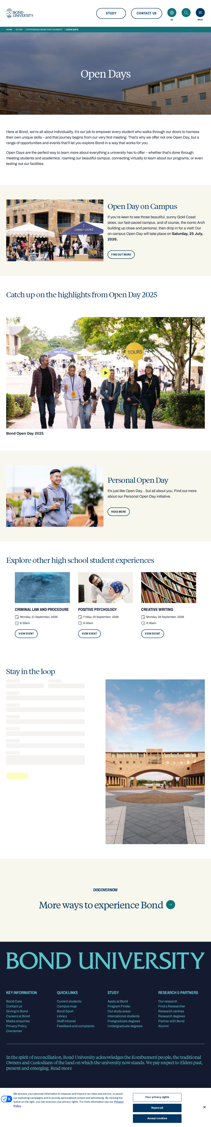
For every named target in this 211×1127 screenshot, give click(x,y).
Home (9, 29)
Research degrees (171, 1016)
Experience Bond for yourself (44, 29)
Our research (167, 1001)
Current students (69, 1001)
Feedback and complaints (75, 1026)
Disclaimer (14, 1031)
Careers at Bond (18, 1016)
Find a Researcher (171, 1006)
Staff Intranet (66, 1021)
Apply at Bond (118, 1001)
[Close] (204, 1107)
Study (111, 13)
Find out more (121, 254)
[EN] (171, 12)
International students (123, 1016)
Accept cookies (157, 1118)
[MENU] (200, 12)
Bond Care (14, 1001)
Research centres (171, 1011)
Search (186, 12)
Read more (61, 1068)
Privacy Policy (16, 1026)
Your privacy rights (157, 1097)
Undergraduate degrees (125, 1026)
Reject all (157, 1107)
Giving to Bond (17, 1011)
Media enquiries (18, 1021)
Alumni (163, 1026)
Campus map (67, 1006)
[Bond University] (19, 13)
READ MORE (118, 511)
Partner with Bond (171, 1021)
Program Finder (119, 1006)
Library (62, 1016)
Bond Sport (65, 1011)
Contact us (147, 13)
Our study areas (119, 1011)
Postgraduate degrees (124, 1021)
